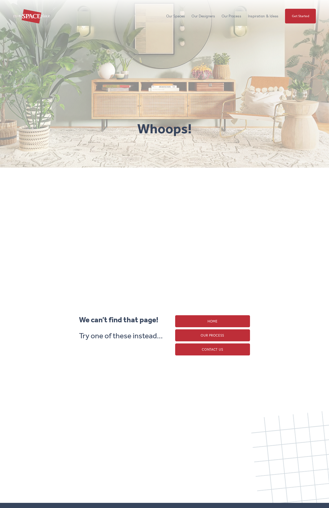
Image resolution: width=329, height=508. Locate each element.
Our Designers (203, 16)
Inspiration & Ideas (263, 16)
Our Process (212, 335)
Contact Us (212, 349)
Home (213, 321)
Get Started (300, 16)
